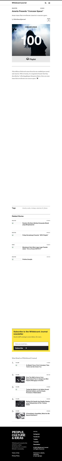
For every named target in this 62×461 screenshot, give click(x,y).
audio (29, 208)
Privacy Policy (15, 455)
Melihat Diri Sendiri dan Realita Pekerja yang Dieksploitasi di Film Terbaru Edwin (38, 403)
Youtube (36, 442)
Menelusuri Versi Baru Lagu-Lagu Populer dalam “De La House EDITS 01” (35, 248)
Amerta (24, 208)
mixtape (33, 208)
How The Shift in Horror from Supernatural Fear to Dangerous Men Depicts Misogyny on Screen (37, 378)
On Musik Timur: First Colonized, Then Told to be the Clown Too (37, 366)
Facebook (36, 437)
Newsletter (36, 444)
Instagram (36, 434)
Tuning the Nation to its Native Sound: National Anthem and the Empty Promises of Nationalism (37, 391)
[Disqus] (31, 138)
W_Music (45, 208)
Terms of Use (15, 453)
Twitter (35, 439)
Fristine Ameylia (27, 259)
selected (38, 208)
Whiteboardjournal (20, 19)
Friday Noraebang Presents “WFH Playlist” (35, 235)
